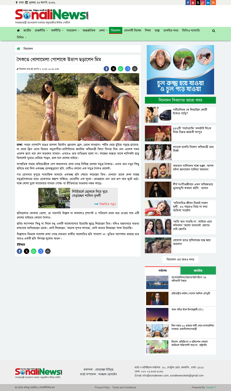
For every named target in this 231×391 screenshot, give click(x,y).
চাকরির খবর (171, 30)
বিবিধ (20, 37)
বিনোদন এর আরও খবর (180, 259)
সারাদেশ (71, 30)
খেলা (102, 30)
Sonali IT (211, 387)
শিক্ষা (148, 30)
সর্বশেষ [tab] (163, 271)
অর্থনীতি (56, 30)
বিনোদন (115, 30)
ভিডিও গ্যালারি (191, 30)
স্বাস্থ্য (157, 30)
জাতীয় (27, 30)
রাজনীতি (40, 30)
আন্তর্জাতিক (89, 30)
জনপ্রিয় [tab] (198, 271)
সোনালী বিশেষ (132, 30)
